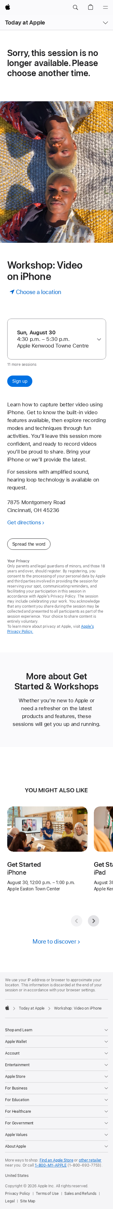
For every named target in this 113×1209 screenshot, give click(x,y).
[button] (75, 7)
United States (16, 1175)
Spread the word (29, 544)
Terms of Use (47, 1193)
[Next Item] (93, 921)
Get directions (24, 522)
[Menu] (105, 7)
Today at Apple (25, 22)
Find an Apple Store (56, 1160)
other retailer (90, 1160)
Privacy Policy (17, 1193)
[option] (54, 339)
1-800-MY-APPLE (51, 1165)
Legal (9, 1201)
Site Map (27, 1201)
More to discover (54, 941)
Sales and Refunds (80, 1193)
